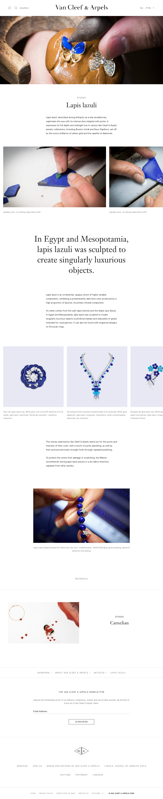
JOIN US (37, 766)
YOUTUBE (65, 774)
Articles (99, 672)
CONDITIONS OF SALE (65, 793)
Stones (81, 97)
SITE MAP (96, 793)
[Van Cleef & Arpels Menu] (9, 8)
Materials (81, 578)
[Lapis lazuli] (44, 623)
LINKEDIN (98, 774)
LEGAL (33, 793)
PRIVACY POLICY (46, 793)
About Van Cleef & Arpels (71, 672)
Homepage (43, 672)
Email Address (40, 711)
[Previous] (8, 177)
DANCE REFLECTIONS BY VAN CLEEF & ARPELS (73, 766)
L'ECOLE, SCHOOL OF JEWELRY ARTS (125, 766)
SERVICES (22, 766)
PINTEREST (81, 774)
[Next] (155, 177)
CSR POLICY (83, 793)
